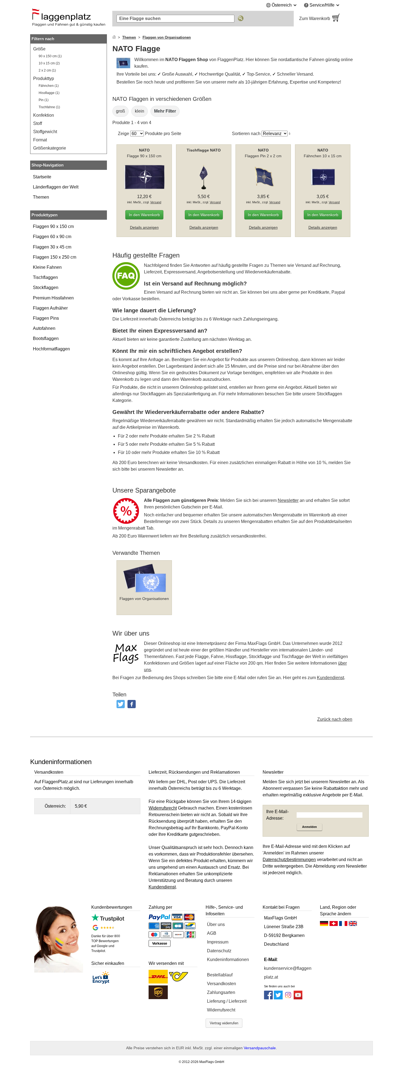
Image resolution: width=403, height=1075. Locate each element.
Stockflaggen (45, 287)
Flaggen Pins (46, 318)
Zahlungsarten (221, 992)
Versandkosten (221, 983)
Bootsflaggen (46, 338)
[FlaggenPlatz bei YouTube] (298, 998)
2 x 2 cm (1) (47, 70)
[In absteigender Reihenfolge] (290, 133)
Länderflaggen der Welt (55, 187)
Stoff (37, 123)
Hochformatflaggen (51, 349)
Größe (39, 49)
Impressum (217, 942)
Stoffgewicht (45, 131)
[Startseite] (114, 37)
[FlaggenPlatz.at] (68, 18)
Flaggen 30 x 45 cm (52, 247)
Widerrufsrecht (221, 1010)
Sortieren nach (246, 133)
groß (120, 111)
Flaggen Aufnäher (50, 308)
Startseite (42, 177)
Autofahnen (44, 328)
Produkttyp (43, 78)
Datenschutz (219, 950)
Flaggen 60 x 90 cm (52, 236)
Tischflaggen (45, 277)
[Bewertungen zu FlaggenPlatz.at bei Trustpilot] (107, 920)
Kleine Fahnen (47, 267)
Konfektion (43, 115)
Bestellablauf (219, 975)
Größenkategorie (49, 148)
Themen (41, 197)
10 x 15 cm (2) (49, 63)
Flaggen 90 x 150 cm (53, 226)
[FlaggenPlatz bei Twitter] (278, 998)
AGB (211, 933)
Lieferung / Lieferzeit (226, 1001)
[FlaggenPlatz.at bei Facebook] (268, 998)
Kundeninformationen (228, 959)
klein (139, 111)
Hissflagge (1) (49, 93)
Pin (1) (44, 100)
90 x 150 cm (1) (50, 56)
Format (40, 140)
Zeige (123, 133)
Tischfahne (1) (49, 107)
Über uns (216, 924)
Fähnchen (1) (49, 86)
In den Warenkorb (144, 215)
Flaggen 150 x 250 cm (54, 257)
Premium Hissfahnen (53, 298)
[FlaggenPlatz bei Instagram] (288, 998)
